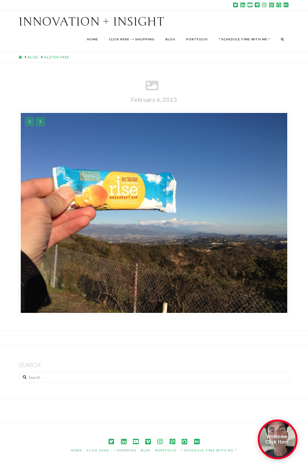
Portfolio (166, 450)
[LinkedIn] (242, 5)
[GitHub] (278, 5)
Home (76, 450)
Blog (146, 450)
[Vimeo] (257, 5)
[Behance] (286, 5)
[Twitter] (235, 5)
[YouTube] (250, 5)
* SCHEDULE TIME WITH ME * (209, 450)
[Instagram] (264, 5)
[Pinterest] (271, 5)
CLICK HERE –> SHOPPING (112, 450)
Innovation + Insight (91, 22)
